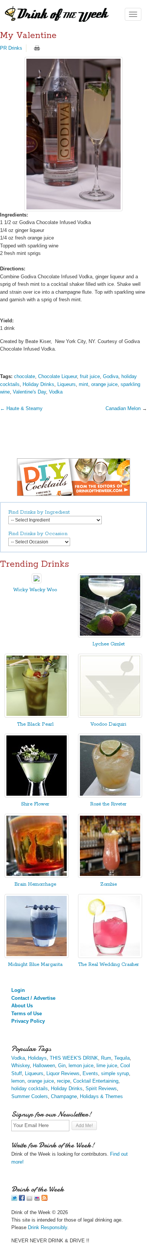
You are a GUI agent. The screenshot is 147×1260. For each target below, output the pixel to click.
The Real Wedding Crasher (108, 964)
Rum (106, 1058)
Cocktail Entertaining (95, 1081)
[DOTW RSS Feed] (44, 1199)
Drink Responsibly (47, 1227)
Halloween (44, 1065)
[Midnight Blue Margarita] (37, 956)
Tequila (122, 1058)
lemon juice (81, 1065)
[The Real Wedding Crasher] (110, 956)
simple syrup (115, 1073)
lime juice (106, 1065)
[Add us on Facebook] (22, 1199)
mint (83, 384)
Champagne (64, 1096)
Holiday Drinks (38, 384)
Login (18, 990)
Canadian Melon (123, 408)
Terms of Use (26, 1013)
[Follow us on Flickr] (37, 1199)
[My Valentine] (73, 134)
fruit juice (90, 376)
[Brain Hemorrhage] (37, 876)
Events (90, 1073)
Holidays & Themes (101, 1096)
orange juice (104, 384)
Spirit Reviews (101, 1088)
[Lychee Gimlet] (110, 636)
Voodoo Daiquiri (108, 724)
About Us (22, 1005)
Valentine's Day (29, 392)
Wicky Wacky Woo (35, 590)
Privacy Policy (28, 1021)
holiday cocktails (29, 1088)
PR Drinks (11, 48)
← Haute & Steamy (21, 408)
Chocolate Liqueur (57, 376)
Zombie (108, 884)
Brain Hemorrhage (35, 884)
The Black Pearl (35, 724)
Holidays (37, 1058)
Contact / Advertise (33, 998)
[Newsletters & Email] (29, 1199)
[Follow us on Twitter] (14, 1199)
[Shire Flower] (37, 796)
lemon (17, 1081)
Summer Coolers (29, 1096)
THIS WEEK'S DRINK (74, 1058)
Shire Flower (35, 804)
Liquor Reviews (63, 1073)
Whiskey (20, 1065)
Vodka (56, 392)
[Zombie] (110, 876)
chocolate (24, 376)
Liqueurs (66, 384)
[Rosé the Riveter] (110, 796)
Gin (62, 1065)
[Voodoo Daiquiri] (110, 716)
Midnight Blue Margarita (35, 964)
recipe (63, 1081)
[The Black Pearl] (37, 716)
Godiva (110, 376)
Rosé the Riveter (108, 804)
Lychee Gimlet (108, 644)
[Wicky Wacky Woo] (36, 581)
